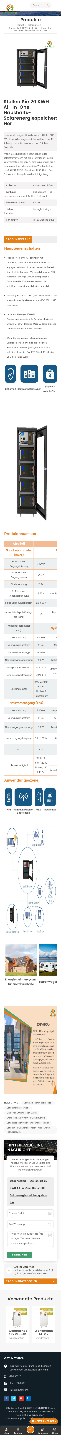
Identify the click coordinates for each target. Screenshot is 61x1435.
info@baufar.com (19, 1390)
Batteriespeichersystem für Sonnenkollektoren (28, 1122)
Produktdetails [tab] (18, 239)
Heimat (20, 25)
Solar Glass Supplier (15, 1418)
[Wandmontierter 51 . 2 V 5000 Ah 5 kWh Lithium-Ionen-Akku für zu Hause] (17, 1318)
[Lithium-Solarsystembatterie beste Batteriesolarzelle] (43, 1318)
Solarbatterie (34, 25)
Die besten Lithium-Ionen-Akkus (22, 1112)
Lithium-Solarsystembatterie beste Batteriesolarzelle (44, 1332)
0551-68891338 (17, 1383)
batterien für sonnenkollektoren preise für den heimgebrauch (28, 1130)
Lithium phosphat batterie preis (38, 1102)
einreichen (19, 1255)
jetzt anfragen (45, 1421)
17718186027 (15, 1376)
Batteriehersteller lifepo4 (18, 1107)
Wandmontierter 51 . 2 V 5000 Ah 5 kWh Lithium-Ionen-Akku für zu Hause (17, 1332)
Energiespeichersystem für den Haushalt (26, 1117)
